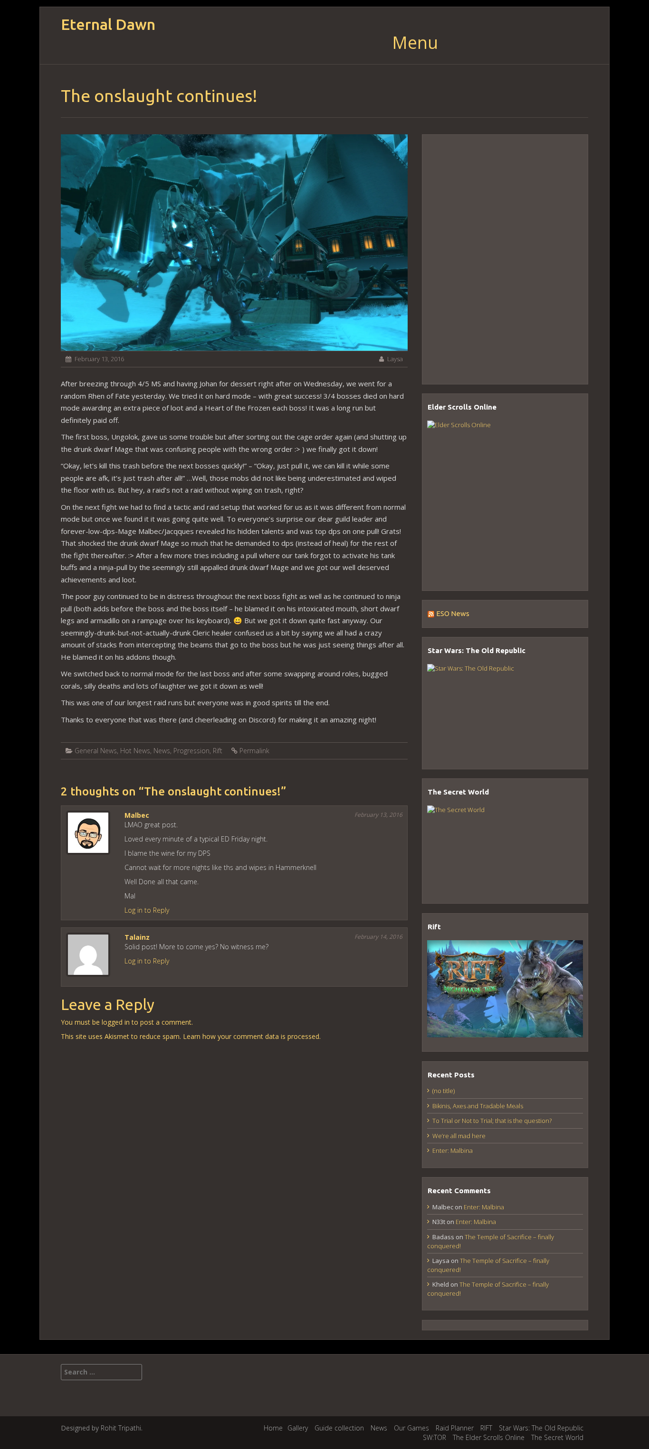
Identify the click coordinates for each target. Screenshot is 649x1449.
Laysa (395, 359)
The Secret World (557, 1437)
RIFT (486, 1427)
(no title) (443, 1090)
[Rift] (505, 989)
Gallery (297, 1427)
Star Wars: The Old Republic (541, 1427)
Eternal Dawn (108, 24)
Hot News (135, 750)
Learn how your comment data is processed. (252, 1036)
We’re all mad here (459, 1135)
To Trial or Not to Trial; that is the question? (492, 1120)
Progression (191, 750)
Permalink (254, 750)
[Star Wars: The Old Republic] (505, 709)
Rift (217, 750)
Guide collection (339, 1427)
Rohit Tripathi (121, 1427)
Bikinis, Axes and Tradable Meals (477, 1106)
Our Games (411, 1427)
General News (96, 750)
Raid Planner (455, 1427)
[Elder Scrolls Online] (505, 498)
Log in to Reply (146, 910)
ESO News (452, 613)
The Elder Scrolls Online (489, 1437)
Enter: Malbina (452, 1150)
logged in (116, 1022)
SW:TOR (434, 1437)
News (161, 750)
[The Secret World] (505, 847)
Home (273, 1427)
